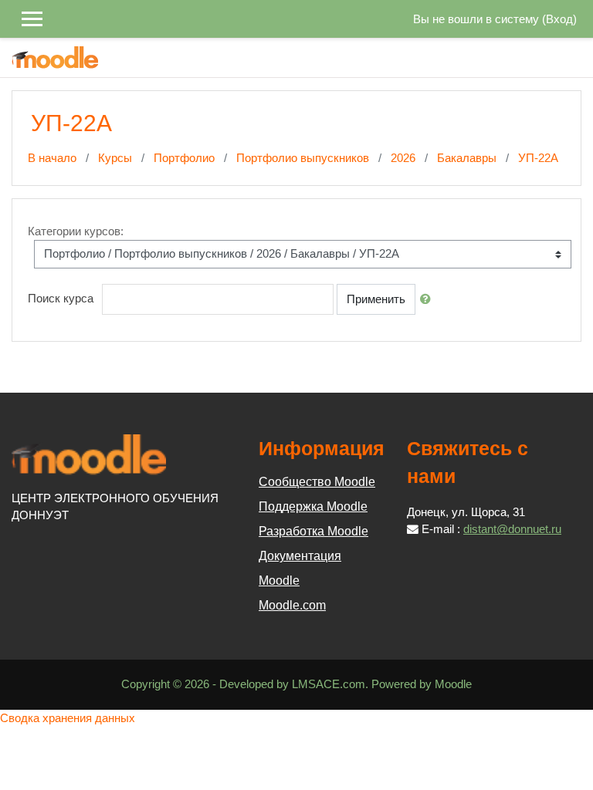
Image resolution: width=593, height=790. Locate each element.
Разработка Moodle (313, 531)
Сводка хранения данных (67, 718)
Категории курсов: (76, 231)
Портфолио (184, 158)
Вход (559, 19)
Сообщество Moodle (317, 481)
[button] (428, 299)
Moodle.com (292, 605)
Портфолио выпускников (302, 158)
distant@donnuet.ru (512, 529)
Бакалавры (466, 158)
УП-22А (538, 158)
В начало (52, 158)
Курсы (115, 158)
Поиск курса (60, 298)
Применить (376, 299)
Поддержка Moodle (313, 506)
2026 (403, 158)
